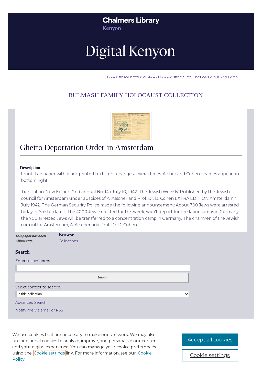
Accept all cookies (210, 340)
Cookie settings (49, 353)
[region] (131, 347)
